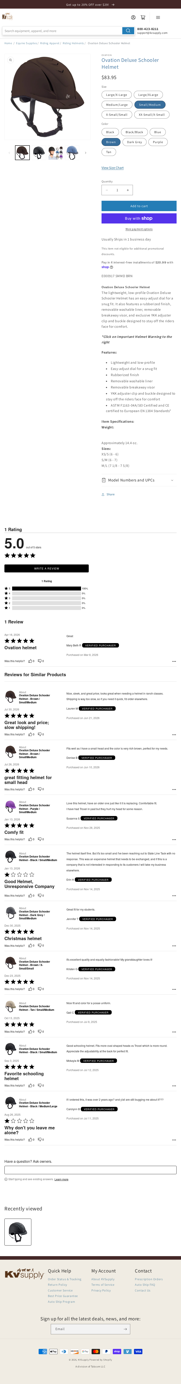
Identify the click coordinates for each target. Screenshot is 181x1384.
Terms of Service (103, 1285)
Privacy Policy (101, 1290)
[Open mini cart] (143, 17)
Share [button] (111, 494)
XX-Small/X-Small (152, 115)
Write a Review (46, 568)
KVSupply (83, 1359)
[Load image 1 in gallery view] (22, 153)
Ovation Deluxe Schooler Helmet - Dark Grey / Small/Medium (34, 915)
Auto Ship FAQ (145, 1285)
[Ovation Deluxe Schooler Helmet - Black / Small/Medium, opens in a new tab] (10, 856)
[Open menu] (158, 17)
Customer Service (60, 1290)
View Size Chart (113, 167)
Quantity (107, 181)
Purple (158, 142)
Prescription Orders (149, 1279)
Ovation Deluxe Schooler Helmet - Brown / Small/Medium (34, 699)
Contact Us (143, 1290)
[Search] (128, 30)
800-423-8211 (147, 29)
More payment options (139, 229)
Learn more (61, 1179)
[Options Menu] (174, 661)
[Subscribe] (125, 1329)
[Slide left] (9, 153)
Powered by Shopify (100, 1359)
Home (8, 43)
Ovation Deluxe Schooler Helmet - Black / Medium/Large (38, 1104)
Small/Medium (150, 105)
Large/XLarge (148, 95)
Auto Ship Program (61, 1302)
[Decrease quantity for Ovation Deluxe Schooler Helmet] (107, 190)
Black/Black (134, 132)
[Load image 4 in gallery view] (72, 153)
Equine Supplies (26, 43)
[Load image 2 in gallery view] (39, 153)
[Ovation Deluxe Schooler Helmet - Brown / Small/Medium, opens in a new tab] (10, 697)
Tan (108, 152)
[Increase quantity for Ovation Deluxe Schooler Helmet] (128, 190)
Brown (111, 142)
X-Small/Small (117, 115)
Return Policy (57, 1285)
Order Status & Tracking (64, 1279)
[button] (139, 480)
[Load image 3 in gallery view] (55, 153)
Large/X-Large (116, 95)
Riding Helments (73, 43)
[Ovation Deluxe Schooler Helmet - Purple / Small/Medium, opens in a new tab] (10, 807)
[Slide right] (85, 153)
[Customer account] (133, 17)
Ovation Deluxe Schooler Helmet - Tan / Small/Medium (36, 1008)
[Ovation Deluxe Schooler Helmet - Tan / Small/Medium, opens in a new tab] (10, 1006)
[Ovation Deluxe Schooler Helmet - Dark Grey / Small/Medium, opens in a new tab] (10, 913)
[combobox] (68, 30)
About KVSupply (102, 1279)
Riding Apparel (49, 43)
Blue (157, 132)
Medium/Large (117, 105)
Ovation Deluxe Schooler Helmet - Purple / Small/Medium (34, 809)
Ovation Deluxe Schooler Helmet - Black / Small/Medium (38, 858)
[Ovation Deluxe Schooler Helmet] (18, 1232)
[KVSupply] (7, 16)
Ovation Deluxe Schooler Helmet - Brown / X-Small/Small (34, 965)
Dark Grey (134, 142)
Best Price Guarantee (63, 1296)
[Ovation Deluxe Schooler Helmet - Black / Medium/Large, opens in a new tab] (10, 1102)
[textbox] (90, 1170)
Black (110, 132)
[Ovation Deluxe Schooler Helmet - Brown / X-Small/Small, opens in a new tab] (10, 963)
